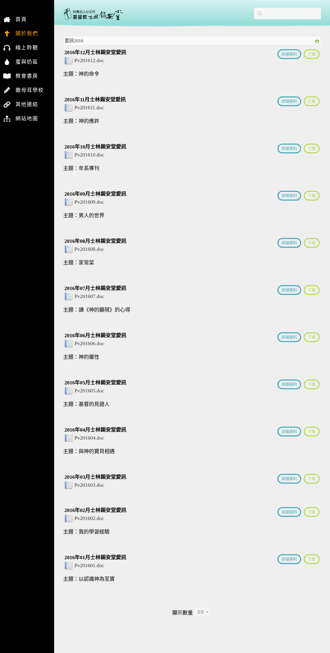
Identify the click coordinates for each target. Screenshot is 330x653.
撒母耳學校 (29, 90)
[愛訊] (317, 41)
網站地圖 (26, 118)
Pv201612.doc (89, 60)
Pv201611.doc (89, 107)
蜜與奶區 (26, 62)
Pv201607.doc (89, 296)
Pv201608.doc (89, 249)
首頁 (21, 19)
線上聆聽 (26, 48)
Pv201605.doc (89, 390)
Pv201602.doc (89, 518)
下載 (312, 54)
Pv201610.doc (89, 155)
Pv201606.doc (89, 343)
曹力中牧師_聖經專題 (26, 40)
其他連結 (26, 104)
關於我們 (26, 33)
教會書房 (26, 76)
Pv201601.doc (89, 565)
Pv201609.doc (89, 202)
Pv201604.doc (89, 438)
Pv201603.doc (89, 485)
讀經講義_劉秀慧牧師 (26, 40)
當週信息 (19, 97)
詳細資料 (289, 54)
